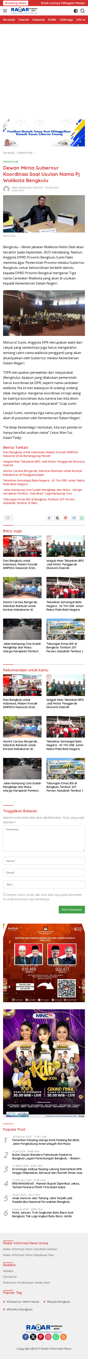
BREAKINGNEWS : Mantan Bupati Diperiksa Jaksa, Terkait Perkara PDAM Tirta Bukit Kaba (46, 1185)
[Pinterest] (40, 1337)
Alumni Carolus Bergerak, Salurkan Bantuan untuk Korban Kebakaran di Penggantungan (42, 472)
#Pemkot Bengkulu (20, 1309)
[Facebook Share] (49, 518)
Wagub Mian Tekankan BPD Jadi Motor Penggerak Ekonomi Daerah (44, 463)
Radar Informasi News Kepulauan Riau (28, 1255)
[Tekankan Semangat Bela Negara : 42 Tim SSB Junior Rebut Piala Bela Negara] (65, 587)
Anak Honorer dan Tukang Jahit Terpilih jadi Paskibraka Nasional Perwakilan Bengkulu (42, 1200)
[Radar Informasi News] (24, 10)
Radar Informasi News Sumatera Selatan (30, 1249)
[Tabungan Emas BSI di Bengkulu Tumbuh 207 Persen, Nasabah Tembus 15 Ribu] (65, 629)
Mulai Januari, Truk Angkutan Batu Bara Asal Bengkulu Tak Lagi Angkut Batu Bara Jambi (42, 1214)
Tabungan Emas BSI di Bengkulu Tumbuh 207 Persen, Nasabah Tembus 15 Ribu (39, 501)
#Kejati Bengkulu (58, 1302)
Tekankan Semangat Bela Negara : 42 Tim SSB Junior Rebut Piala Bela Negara (44, 482)
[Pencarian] (82, 11)
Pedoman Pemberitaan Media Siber (26, 1282)
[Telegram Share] (74, 518)
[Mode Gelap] (75, 11)
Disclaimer (10, 1277)
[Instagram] (48, 1337)
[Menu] (6, 10)
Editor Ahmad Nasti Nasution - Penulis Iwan (35, 187)
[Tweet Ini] (57, 518)
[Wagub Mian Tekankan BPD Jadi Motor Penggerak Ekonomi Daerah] (65, 546)
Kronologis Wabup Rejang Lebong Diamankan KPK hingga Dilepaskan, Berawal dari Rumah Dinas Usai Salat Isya (47, 1171)
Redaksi (8, 1271)
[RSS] (63, 1337)
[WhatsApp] (56, 1337)
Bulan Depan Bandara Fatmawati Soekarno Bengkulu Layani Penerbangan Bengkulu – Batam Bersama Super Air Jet (46, 1156)
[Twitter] (33, 1337)
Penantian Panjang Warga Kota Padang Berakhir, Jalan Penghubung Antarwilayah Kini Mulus (46, 1142)
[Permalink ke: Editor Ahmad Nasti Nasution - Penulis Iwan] (6, 188)
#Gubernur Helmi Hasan (23, 1302)
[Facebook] (25, 1337)
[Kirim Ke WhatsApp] (82, 518)
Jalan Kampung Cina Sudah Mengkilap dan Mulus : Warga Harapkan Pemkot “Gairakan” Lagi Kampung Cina (42, 491)
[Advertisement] (44, 69)
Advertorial (10, 161)
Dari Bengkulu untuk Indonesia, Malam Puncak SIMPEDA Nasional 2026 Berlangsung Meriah (40, 454)
